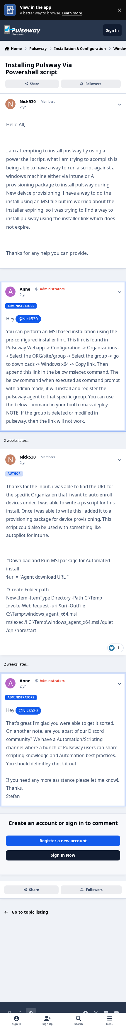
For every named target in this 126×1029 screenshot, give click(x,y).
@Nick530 (28, 318)
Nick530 (28, 101)
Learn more (11, 10)
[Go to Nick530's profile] (10, 104)
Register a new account (63, 840)
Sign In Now (63, 855)
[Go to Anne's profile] (10, 292)
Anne (25, 289)
